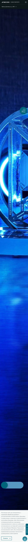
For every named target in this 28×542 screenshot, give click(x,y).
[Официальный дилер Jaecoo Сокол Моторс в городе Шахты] (5, 2)
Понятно (5, 538)
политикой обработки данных (9, 514)
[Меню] (26, 2)
